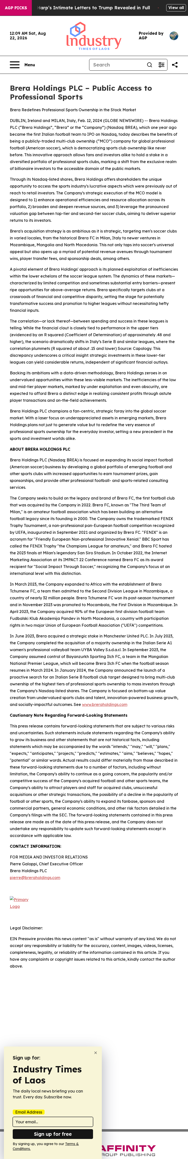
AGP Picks (16, 7)
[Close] (95, 1052)
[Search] (149, 64)
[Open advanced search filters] (161, 64)
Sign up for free (53, 1134)
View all (176, 7)
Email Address (28, 1112)
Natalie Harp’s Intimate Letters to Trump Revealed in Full (84, 8)
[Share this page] (174, 65)
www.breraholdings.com (104, 704)
